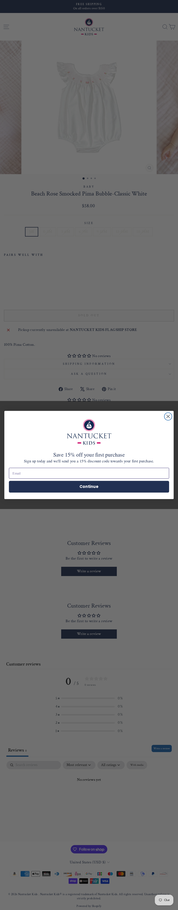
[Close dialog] (168, 416)
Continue (88, 486)
